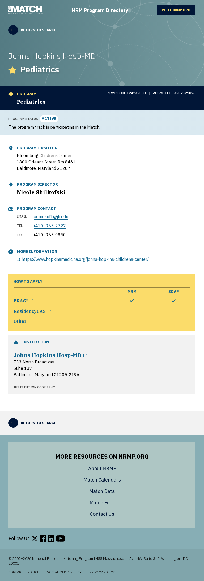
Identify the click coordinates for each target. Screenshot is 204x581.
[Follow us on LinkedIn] (51, 538)
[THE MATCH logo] (25, 10)
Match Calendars (102, 480)
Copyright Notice (23, 572)
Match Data (102, 491)
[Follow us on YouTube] (60, 538)
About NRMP (102, 468)
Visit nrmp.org (179, 10)
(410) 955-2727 (50, 225)
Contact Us (102, 514)
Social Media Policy (64, 572)
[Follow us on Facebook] (43, 538)
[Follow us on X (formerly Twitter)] (35, 538)
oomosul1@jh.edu (51, 216)
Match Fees (102, 503)
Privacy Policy (102, 572)
